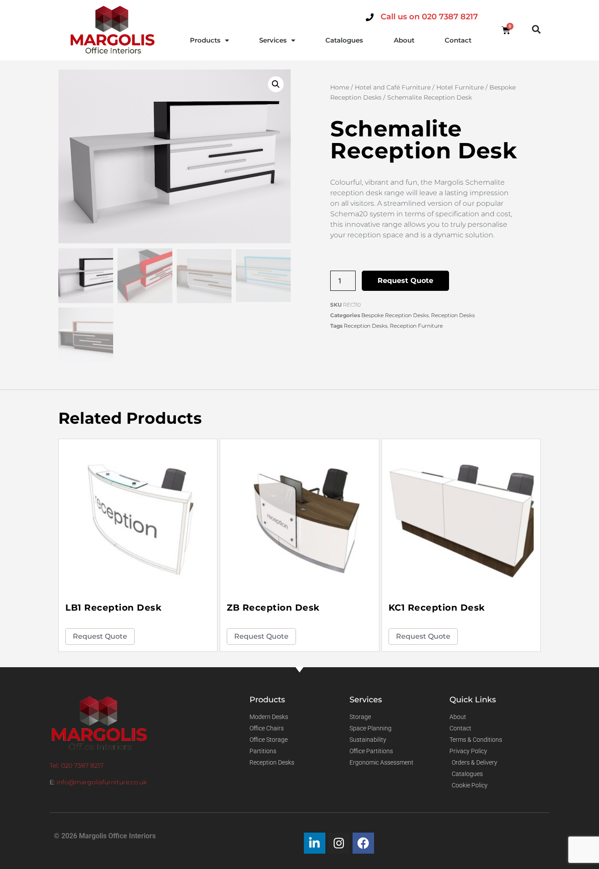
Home (339, 87)
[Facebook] (363, 843)
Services (273, 40)
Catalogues (344, 40)
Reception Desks (453, 315)
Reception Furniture (416, 325)
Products (205, 40)
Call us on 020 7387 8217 (429, 16)
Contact (458, 40)
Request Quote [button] (100, 636)
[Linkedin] (314, 843)
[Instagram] (339, 843)
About (404, 40)
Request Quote (405, 280)
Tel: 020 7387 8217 (76, 765)
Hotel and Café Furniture (393, 87)
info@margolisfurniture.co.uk (102, 782)
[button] (536, 29)
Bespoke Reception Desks (395, 315)
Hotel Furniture (460, 87)
